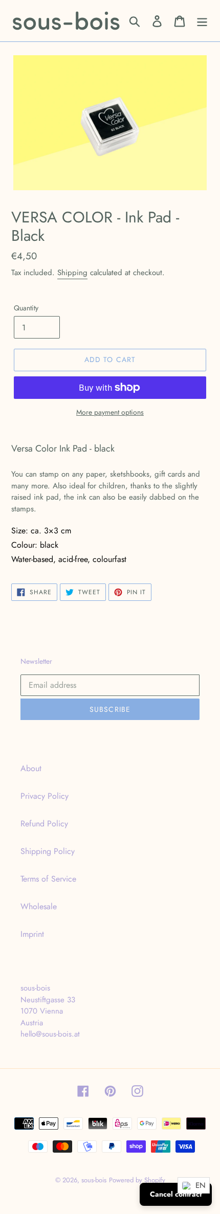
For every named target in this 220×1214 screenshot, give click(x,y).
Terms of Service (48, 879)
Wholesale (38, 906)
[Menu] (202, 20)
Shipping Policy (47, 851)
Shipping (72, 272)
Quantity (26, 308)
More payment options (110, 412)
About (30, 768)
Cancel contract (176, 1194)
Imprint (32, 934)
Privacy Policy (44, 796)
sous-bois (93, 1180)
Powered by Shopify (137, 1180)
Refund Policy (44, 823)
